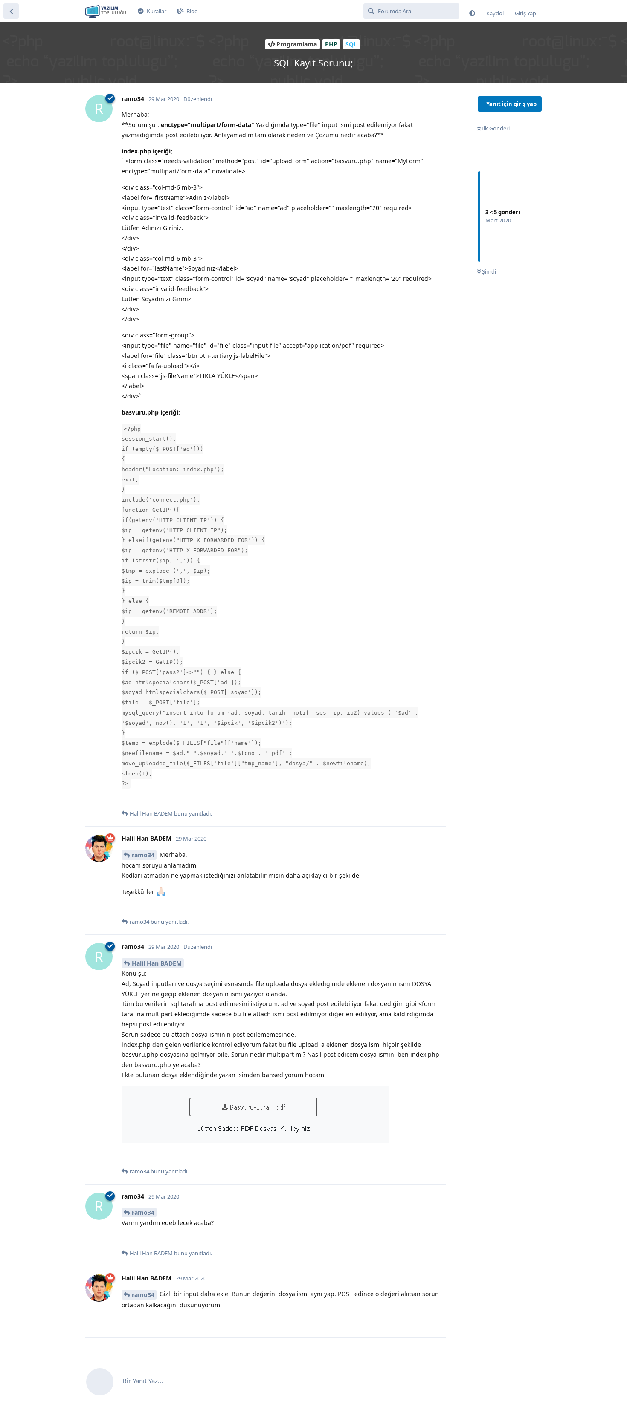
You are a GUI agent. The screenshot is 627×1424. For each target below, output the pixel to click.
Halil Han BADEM (157, 963)
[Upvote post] (127, 800)
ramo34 (143, 855)
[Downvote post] (144, 800)
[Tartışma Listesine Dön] (11, 11)
